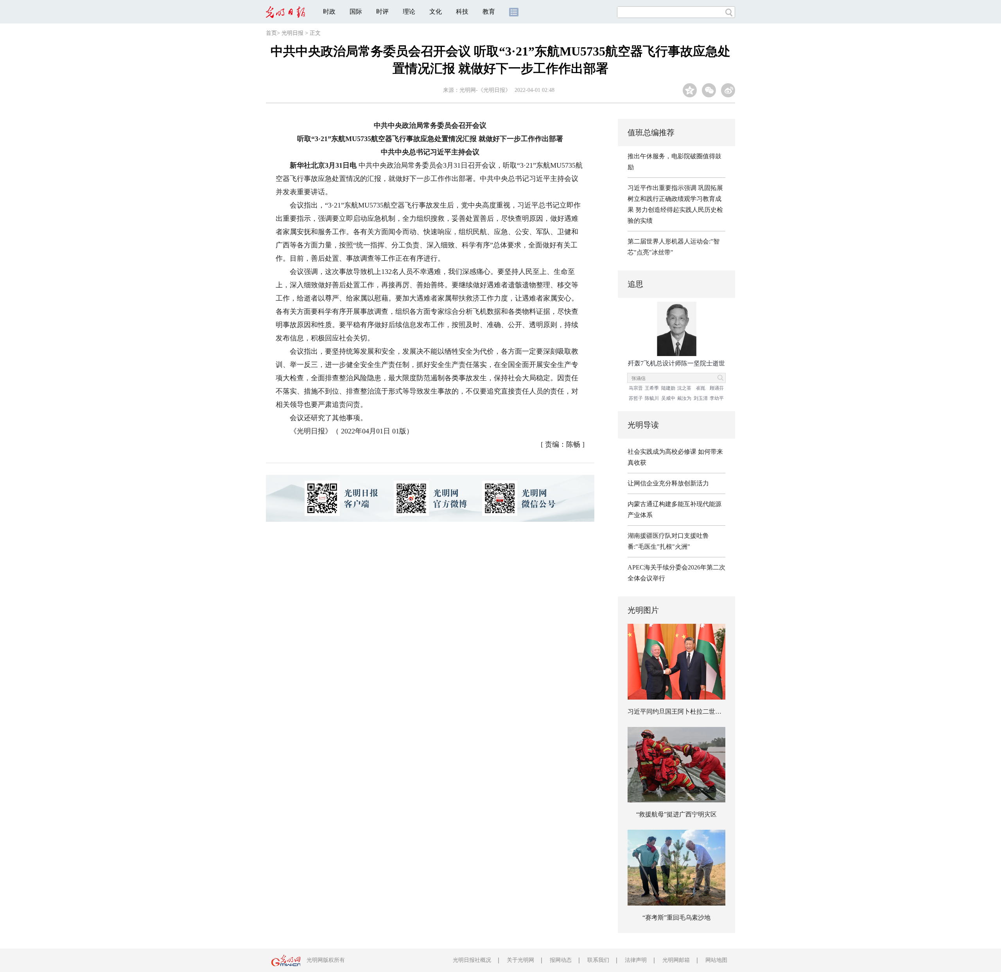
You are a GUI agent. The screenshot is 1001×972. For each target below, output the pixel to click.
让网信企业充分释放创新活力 (668, 483)
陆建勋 (668, 388)
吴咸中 (668, 398)
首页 (271, 33)
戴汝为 (684, 398)
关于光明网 (520, 960)
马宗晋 (636, 388)
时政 (329, 11)
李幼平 (717, 398)
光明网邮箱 (676, 960)
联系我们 (598, 960)
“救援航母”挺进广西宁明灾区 (676, 814)
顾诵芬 (717, 388)
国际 (356, 11)
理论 (409, 11)
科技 (462, 11)
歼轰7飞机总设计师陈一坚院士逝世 (676, 363)
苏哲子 (636, 398)
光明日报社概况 (472, 960)
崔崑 (700, 388)
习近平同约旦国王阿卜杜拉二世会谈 (678, 711)
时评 (382, 11)
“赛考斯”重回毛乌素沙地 (676, 917)
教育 (489, 11)
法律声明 (636, 960)
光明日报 (292, 33)
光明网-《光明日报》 (485, 90)
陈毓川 (652, 398)
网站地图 (716, 960)
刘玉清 (701, 398)
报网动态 (561, 960)
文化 (435, 11)
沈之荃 (684, 388)
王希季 (652, 388)
